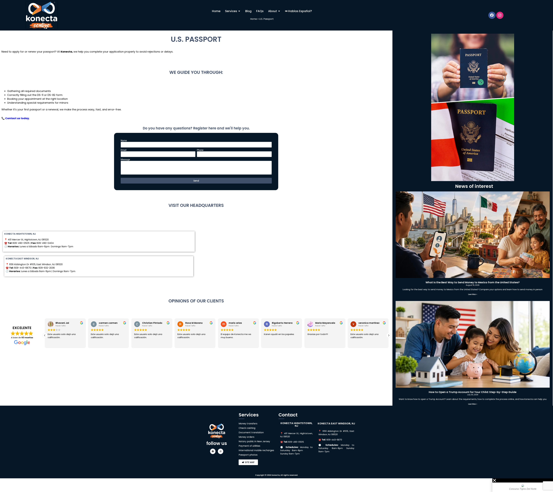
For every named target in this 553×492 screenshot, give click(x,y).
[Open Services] (239, 11)
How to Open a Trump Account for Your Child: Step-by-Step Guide (472, 392)
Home (253, 19)
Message (125, 159)
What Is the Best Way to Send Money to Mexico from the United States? (473, 282)
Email (123, 150)
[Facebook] (492, 15)
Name (124, 140)
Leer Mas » (472, 294)
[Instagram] (499, 15)
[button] (389, 335)
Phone (200, 150)
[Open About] (279, 11)
